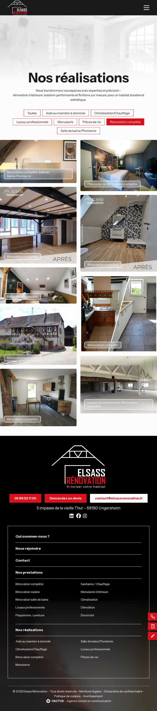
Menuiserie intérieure (94, 592)
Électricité (87, 615)
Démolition (88, 607)
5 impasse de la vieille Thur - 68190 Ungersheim (78, 508)
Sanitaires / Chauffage (95, 584)
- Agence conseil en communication (81, 701)
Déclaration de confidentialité (123, 691)
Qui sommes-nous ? (33, 536)
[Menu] (146, 8)
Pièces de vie (89, 657)
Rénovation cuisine (28, 592)
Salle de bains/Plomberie (97, 641)
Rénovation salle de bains (32, 599)
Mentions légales (90, 691)
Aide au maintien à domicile (33, 641)
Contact (23, 560)
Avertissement (93, 696)
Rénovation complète (29, 584)
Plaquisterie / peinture (30, 615)
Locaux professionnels (30, 607)
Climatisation (89, 599)
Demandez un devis (66, 498)
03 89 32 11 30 (25, 498)
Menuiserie (23, 665)
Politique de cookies (67, 696)
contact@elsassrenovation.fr (119, 498)
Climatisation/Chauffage (31, 649)
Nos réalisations (29, 630)
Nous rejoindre (28, 548)
